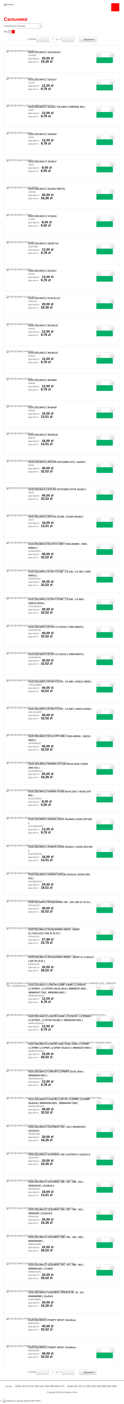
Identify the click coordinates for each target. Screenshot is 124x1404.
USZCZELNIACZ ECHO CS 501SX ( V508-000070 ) (56, 654)
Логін (74, 1392)
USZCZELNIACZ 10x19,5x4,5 (44, 52)
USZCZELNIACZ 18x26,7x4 (43, 243)
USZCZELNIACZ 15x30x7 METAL (46, 188)
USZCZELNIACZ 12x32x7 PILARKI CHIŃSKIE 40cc (56, 106)
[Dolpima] (9, 4)
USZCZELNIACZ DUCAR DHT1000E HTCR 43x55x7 (57, 489)
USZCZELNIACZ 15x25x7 (42, 161)
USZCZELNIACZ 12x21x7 (42, 79)
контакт (8, 1386)
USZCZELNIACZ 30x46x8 (42, 380)
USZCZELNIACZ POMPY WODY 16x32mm (52, 1320)
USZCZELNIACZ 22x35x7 (42, 270)
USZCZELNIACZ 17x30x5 (42, 216)
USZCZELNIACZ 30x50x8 (42, 407)
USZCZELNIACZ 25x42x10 (43, 325)
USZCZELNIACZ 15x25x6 (42, 134)
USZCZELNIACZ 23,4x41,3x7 (44, 298)
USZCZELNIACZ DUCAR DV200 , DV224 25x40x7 (55, 516)
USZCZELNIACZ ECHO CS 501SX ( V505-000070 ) (56, 627)
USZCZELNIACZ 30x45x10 (43, 352)
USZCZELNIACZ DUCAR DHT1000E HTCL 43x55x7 (57, 462)
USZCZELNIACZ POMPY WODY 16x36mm (52, 1347)
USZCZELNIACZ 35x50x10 (43, 434)
